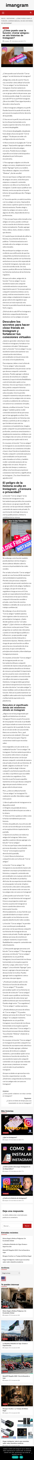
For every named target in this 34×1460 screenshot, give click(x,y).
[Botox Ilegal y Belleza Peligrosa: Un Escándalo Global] (17, 1298)
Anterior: (17, 1093)
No (21, 1457)
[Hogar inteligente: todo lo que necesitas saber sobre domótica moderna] (17, 1428)
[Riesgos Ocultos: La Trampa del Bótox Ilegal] (17, 1395)
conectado (20, 1215)
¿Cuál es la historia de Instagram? (15, 1198)
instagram (5, 28)
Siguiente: (18, 1101)
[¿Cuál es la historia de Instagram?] (17, 1185)
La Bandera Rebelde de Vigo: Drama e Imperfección (15, 1245)
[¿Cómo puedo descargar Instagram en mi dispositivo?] (17, 1154)
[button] (3, 12)
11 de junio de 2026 (15, 1347)
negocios (5, 1436)
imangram (17, 5)
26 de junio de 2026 (15, 1315)
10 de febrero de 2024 (17, 41)
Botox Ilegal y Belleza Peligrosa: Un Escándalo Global (14, 1239)
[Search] (31, 12)
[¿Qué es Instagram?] (17, 1124)
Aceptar (15, 1457)
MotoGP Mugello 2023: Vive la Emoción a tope (16, 1251)
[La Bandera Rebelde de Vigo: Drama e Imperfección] (17, 1330)
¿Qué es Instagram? (10, 1137)
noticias (5, 1306)
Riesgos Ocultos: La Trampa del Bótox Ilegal (17, 1256)
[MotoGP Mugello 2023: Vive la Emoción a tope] (17, 1363)
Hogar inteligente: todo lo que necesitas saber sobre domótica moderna (16, 1261)
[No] (32, 1453)
